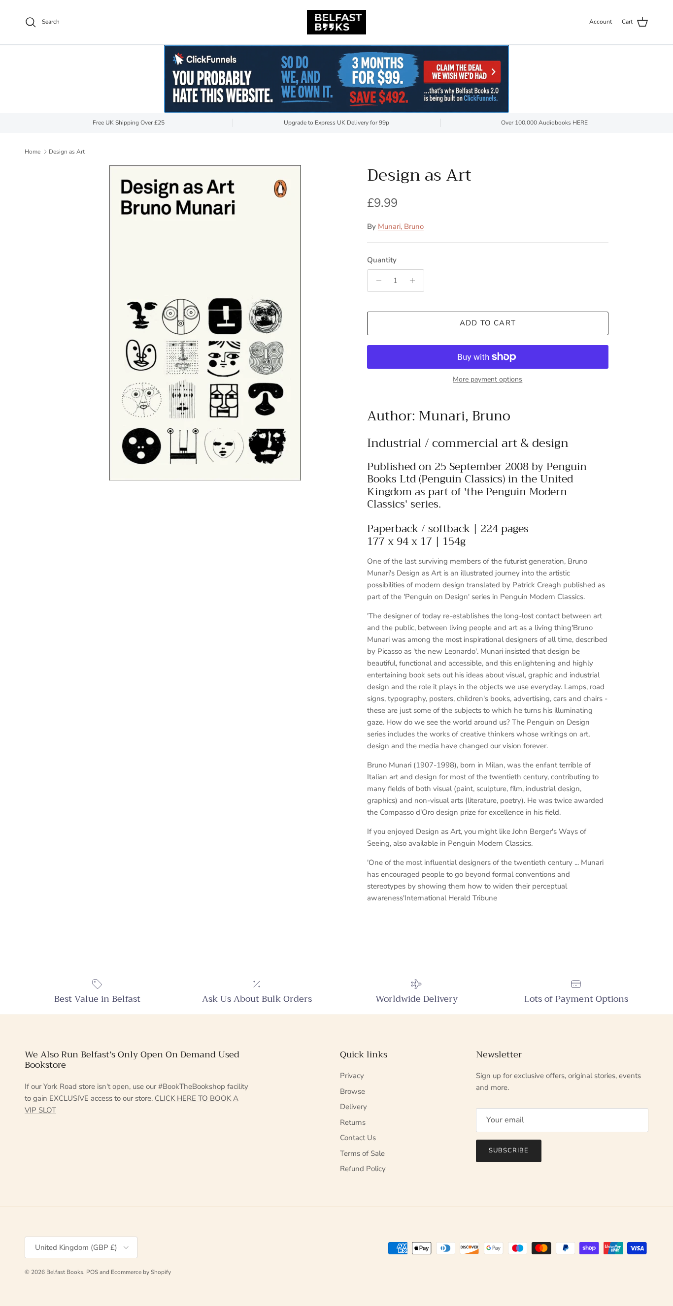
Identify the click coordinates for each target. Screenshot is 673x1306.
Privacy (352, 1076)
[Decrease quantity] (376, 280)
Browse (352, 1091)
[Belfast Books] (336, 22)
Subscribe (509, 1150)
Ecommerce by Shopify (141, 1272)
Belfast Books (64, 1272)
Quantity (382, 260)
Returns (353, 1122)
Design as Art (67, 151)
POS (92, 1272)
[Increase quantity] (415, 280)
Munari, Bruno (401, 226)
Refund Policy (363, 1169)
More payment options (487, 380)
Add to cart (488, 323)
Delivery (353, 1107)
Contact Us (358, 1138)
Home (32, 151)
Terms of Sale (362, 1153)
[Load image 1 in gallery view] (205, 322)
